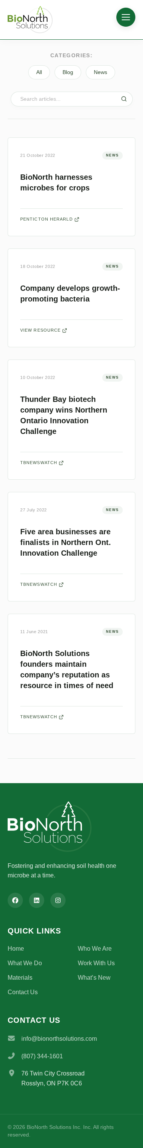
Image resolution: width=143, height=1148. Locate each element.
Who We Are (95, 948)
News (100, 72)
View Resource (40, 330)
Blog (68, 72)
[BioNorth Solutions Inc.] (36, 19)
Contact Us (23, 992)
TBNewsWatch (38, 462)
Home (16, 948)
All (39, 72)
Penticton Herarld (46, 219)
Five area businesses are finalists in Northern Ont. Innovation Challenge (65, 542)
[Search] (124, 99)
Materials (20, 977)
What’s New (94, 977)
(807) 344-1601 (42, 1056)
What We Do (25, 963)
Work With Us (96, 963)
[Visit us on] (15, 900)
